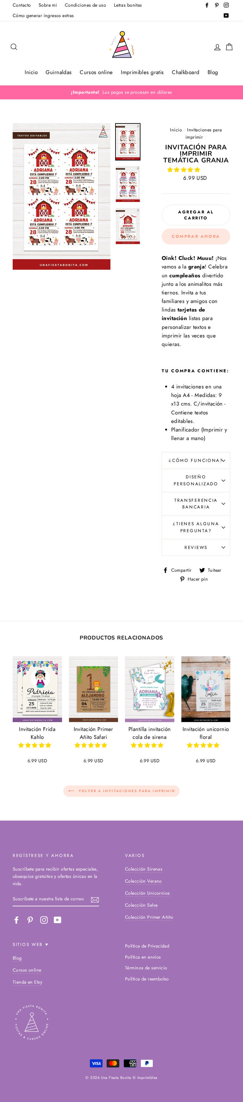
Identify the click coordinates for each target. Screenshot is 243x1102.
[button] (184, 169)
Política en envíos (143, 957)
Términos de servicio (146, 968)
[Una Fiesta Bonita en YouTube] (57, 920)
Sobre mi (48, 5)
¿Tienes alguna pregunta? (196, 527)
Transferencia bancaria (196, 503)
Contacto (22, 5)
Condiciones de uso (85, 5)
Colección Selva (141, 905)
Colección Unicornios (147, 893)
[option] (121, 92)
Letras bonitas (128, 5)
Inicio (31, 72)
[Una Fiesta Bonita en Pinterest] (30, 920)
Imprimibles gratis (142, 72)
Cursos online (96, 72)
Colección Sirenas (143, 869)
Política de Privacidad (147, 946)
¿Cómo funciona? (196, 460)
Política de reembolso (147, 979)
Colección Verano (143, 881)
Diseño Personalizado (196, 480)
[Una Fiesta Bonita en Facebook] (16, 920)
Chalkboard (185, 72)
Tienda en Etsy (27, 982)
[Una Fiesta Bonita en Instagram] (44, 920)
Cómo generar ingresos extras (43, 15)
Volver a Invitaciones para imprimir (126, 790)
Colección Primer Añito (149, 917)
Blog (213, 72)
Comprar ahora (196, 236)
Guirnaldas (59, 72)
